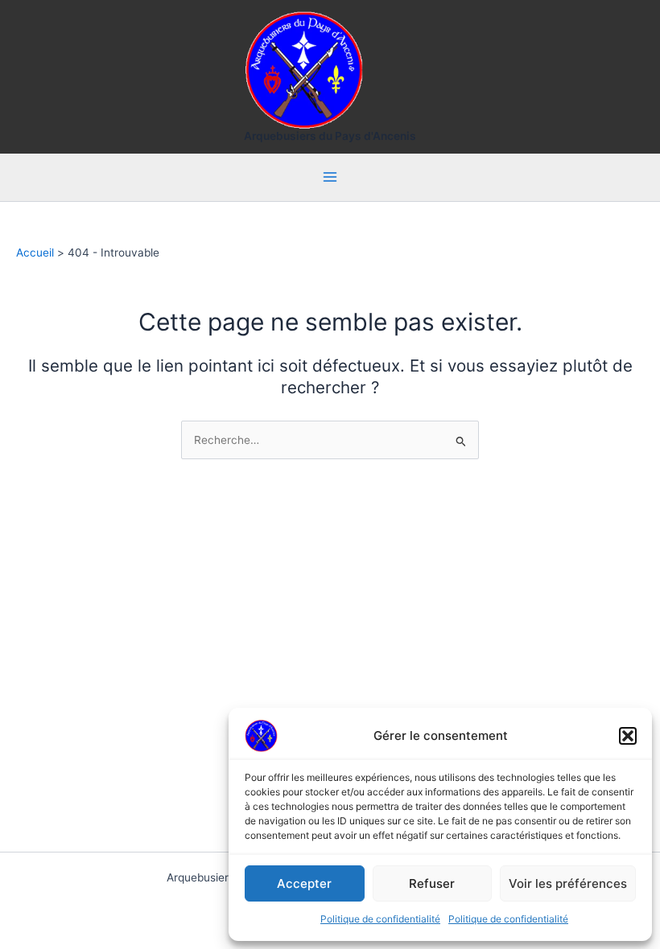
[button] (628, 736)
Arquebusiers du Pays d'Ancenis (330, 135)
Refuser (432, 883)
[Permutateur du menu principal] (330, 177)
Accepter (304, 883)
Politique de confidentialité (380, 919)
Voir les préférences (568, 883)
